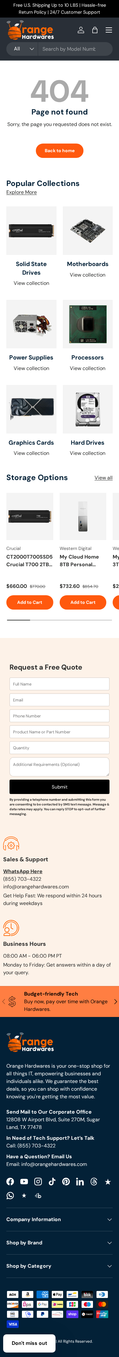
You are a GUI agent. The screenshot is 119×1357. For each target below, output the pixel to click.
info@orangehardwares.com (36, 886)
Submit (60, 787)
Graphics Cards (31, 443)
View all (104, 477)
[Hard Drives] (88, 409)
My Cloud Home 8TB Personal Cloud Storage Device (79, 560)
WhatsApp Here (23, 871)
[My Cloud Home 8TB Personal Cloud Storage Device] (83, 516)
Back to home (60, 150)
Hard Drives (87, 443)
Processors (87, 357)
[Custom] (10, 1196)
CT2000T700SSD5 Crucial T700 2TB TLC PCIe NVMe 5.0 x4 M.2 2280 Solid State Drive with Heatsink (29, 560)
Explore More (21, 192)
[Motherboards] (88, 231)
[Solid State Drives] (31, 231)
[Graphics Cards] (31, 409)
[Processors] (88, 324)
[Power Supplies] (31, 324)
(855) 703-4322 (22, 879)
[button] (95, 30)
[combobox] (59, 49)
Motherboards (88, 264)
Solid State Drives (31, 268)
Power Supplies (31, 357)
